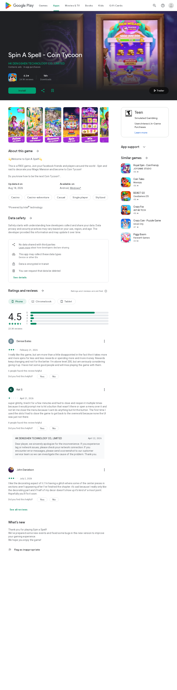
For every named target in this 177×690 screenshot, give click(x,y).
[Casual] (61, 197)
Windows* (75, 188)
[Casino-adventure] (38, 197)
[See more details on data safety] (20, 277)
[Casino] (15, 197)
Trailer (158, 90)
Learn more (24, 247)
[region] (56, 77)
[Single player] (80, 197)
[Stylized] (100, 197)
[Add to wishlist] (52, 90)
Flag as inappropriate (24, 549)
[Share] (43, 90)
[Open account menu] (171, 5)
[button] (16, 124)
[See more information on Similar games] (146, 158)
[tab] (43, 5)
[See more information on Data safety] (30, 218)
